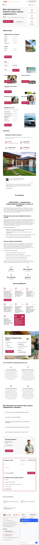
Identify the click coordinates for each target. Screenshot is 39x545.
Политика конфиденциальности (8, 520)
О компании (32, 516)
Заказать (7, 56)
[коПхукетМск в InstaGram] (18, 514)
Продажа (5, 38)
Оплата (31, 518)
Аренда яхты (6, 119)
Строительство (6, 43)
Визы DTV (6, 65)
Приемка (5, 39)
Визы (22, 518)
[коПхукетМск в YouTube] (14, 514)
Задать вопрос (9, 450)
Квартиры (6, 48)
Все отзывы (31, 182)
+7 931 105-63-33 (32, 1)
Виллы (5, 50)
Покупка (5, 36)
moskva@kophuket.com (8, 539)
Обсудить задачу (7, 21)
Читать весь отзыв (9, 188)
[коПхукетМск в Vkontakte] (16, 514)
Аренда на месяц (7, 111)
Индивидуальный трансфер (7, 117)
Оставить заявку (8, 299)
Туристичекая (14, 65)
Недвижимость (24, 516)
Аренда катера (6, 120)
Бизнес (5, 69)
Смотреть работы (19, 21)
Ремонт (5, 41)
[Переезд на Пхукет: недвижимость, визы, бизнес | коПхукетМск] (5, 1)
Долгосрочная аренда (8, 113)
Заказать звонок (10, 351)
